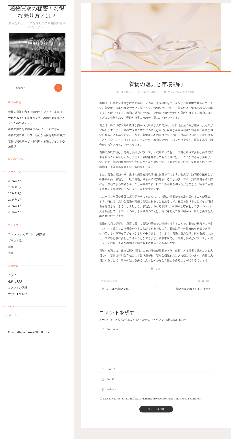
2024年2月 (15, 212)
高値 (157, 268)
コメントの (17, 287)
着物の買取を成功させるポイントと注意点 (34, 129)
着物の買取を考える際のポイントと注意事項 (35, 111)
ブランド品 (15, 240)
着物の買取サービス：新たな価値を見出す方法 (36, 135)
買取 (11, 253)
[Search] (58, 88)
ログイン (13, 275)
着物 (11, 246)
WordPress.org (18, 293)
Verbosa (27, 332)
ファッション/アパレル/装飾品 (26, 234)
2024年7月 (15, 181)
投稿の (15, 281)
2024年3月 (15, 206)
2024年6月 (15, 187)
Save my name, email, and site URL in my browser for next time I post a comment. (152, 398)
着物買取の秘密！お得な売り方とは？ (37, 12)
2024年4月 (15, 199)
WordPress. (43, 332)
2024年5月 (15, 193)
